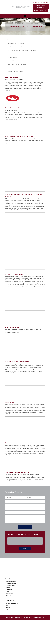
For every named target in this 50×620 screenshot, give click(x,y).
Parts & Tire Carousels (16, 60)
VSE (7, 609)
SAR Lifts (8, 607)
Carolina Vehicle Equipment (12, 603)
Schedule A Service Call (40, 10)
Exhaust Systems (13, 53)
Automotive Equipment (11, 581)
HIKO (7, 605)
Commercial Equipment (11, 583)
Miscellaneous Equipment (16, 71)
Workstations (12, 57)
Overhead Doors (9, 593)
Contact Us (8, 595)
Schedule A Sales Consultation (40, 6)
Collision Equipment (10, 585)
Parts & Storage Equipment (17, 64)
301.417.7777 (42, 617)
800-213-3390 (40, 3)
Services (8, 587)
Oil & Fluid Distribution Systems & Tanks (22, 50)
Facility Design (9, 589)
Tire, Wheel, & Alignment (16, 43)
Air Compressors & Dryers (17, 46)
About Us (8, 591)
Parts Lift (11, 67)
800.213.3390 (33, 617)
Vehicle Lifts (12, 39)
